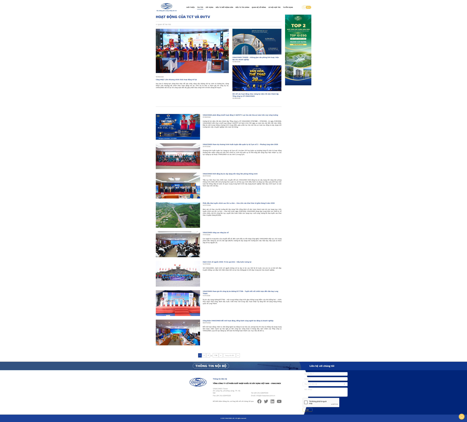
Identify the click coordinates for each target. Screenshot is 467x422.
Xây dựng (209, 7)
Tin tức (200, 7)
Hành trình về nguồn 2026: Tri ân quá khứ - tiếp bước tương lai (227, 262)
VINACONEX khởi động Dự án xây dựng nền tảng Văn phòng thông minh (230, 174)
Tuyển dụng (288, 7)
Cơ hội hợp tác (274, 7)
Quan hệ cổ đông (259, 7)
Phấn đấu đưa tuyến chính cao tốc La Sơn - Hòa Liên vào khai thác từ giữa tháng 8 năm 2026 (239, 203)
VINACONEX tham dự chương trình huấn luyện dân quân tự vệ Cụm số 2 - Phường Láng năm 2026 (240, 144)
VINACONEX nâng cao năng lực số (216, 232)
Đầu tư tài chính (242, 7)
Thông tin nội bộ (210, 366)
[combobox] (325, 384)
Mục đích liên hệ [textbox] (311, 384)
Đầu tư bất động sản (224, 7)
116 (215, 355)
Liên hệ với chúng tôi (322, 365)
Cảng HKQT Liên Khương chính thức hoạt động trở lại (176, 79)
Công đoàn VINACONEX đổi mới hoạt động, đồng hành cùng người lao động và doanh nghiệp (238, 321)
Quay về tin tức (163, 24)
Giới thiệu (190, 7)
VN (308, 7)
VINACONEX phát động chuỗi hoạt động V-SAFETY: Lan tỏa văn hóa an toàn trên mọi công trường (240, 115)
